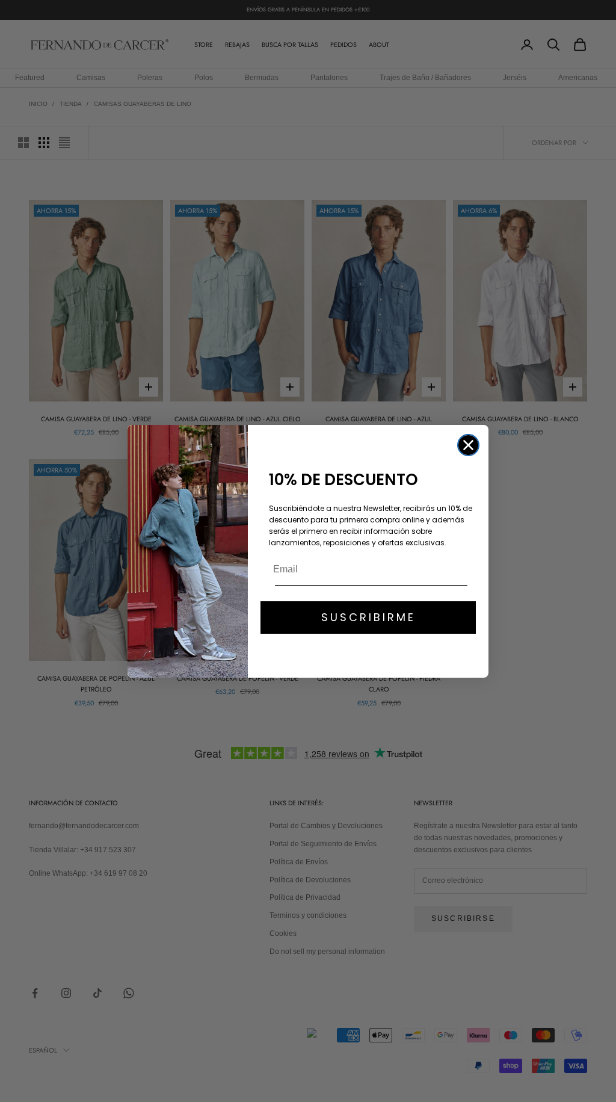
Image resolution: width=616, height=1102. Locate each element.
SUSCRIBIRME (368, 617)
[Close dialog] (468, 445)
